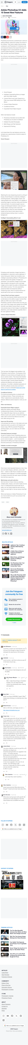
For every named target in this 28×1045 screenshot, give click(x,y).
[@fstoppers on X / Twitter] (15, 825)
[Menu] (2, 2)
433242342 (21, 667)
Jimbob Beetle (6, 746)
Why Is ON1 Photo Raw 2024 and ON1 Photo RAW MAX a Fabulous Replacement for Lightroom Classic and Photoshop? (18, 578)
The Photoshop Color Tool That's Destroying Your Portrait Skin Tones (17, 564)
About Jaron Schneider (14, 517)
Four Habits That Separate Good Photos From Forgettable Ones (18, 943)
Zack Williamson (7, 646)
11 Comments (13, 17)
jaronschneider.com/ (7, 530)
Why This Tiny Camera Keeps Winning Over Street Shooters (18, 937)
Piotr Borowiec (6, 794)
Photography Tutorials (7, 996)
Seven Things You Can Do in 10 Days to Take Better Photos (18, 949)
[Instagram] (3, 533)
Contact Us (5, 1006)
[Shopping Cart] (15, 2)
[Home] (8, 2)
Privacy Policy (9, 1031)
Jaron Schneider (7, 16)
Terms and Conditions (17, 1031)
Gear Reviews (5, 975)
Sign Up (24, 2)
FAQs (3, 1010)
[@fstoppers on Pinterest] (20, 825)
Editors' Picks (5, 983)
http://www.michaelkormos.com (11, 710)
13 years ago (14, 646)
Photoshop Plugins (7, 998)
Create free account (14, 619)
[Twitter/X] (8, 533)
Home (2, 6)
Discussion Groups (7, 987)
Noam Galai (6, 694)
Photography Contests (7, 989)
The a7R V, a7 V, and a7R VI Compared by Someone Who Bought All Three (17, 955)
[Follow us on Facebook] (11, 825)
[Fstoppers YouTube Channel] (7, 825)
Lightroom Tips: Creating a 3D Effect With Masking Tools (17, 546)
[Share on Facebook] (2, 37)
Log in (14, 622)
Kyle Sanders (8, 667)
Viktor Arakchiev (9, 774)
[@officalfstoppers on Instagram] (3, 825)
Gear (7, 6)
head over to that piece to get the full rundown (13, 388)
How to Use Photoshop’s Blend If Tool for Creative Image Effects (17, 570)
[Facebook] (6, 533)
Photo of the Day (6, 985)
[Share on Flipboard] (7, 37)
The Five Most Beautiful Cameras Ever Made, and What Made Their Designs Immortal (18, 932)
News (7, 502)
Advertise (4, 1008)
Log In (19, 2)
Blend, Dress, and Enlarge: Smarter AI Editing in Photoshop (17, 558)
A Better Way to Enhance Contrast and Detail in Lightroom (17, 552)
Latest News (5, 972)
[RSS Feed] (24, 825)
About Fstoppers (6, 1004)
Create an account (12, 640)
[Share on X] (5, 37)
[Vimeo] (11, 533)
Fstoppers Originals (7, 977)
